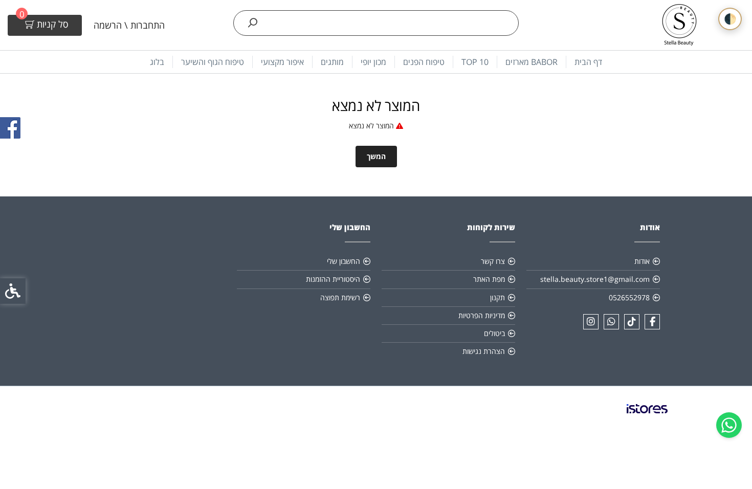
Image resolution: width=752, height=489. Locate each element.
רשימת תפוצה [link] (340, 297)
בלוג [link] (157, 62)
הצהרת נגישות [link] (483, 351)
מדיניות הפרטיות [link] (481, 315)
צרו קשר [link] (493, 261)
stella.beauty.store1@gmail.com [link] (595, 279)
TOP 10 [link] (475, 62)
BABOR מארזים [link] (531, 62)
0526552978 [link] (629, 297)
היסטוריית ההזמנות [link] (333, 279)
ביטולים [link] (494, 333)
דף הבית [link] (588, 62)
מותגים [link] (332, 62)
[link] (729, 425)
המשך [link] (376, 156)
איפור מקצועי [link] (282, 62)
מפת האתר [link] (489, 279)
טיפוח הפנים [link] (424, 62)
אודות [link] (642, 261)
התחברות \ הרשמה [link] (129, 25)
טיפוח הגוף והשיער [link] (212, 62)
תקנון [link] (497, 297)
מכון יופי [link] (373, 62)
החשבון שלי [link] (343, 261)
